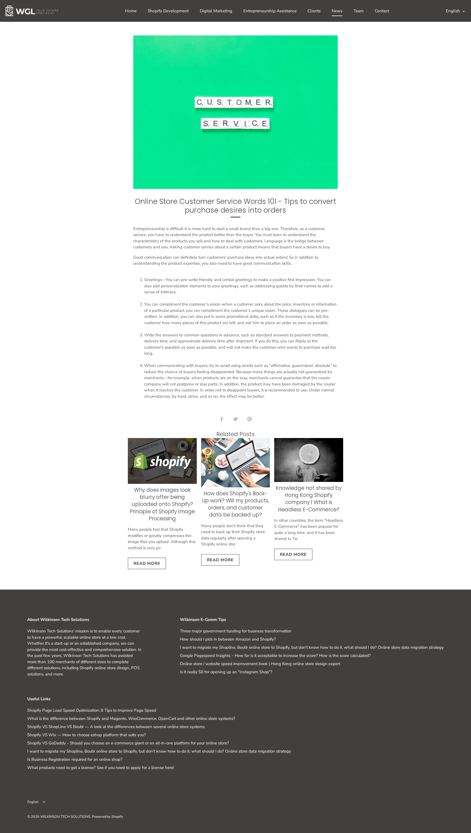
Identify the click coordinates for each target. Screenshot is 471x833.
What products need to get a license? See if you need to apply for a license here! (100, 767)
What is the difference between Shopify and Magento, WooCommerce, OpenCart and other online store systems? (131, 718)
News (337, 11)
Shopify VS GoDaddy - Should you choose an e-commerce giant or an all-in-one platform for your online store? (128, 743)
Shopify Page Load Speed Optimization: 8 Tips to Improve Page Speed (91, 710)
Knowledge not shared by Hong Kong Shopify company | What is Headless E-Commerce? (309, 498)
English (453, 11)
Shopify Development (168, 11)
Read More (147, 563)
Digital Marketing (216, 11)
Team (359, 11)
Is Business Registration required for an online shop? (74, 759)
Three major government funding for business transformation (235, 631)
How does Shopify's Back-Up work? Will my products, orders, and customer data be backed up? (235, 504)
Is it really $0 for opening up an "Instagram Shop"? (226, 672)
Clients (314, 11)
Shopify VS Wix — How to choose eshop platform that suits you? (86, 735)
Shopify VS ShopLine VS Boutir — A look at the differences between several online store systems (116, 726)
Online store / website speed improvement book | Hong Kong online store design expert (260, 663)
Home (131, 11)
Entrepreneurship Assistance (270, 11)
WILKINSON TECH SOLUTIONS (65, 816)
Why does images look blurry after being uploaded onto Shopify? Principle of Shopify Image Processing (162, 504)
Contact (382, 11)
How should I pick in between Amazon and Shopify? (228, 639)
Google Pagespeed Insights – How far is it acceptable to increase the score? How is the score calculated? (275, 655)
